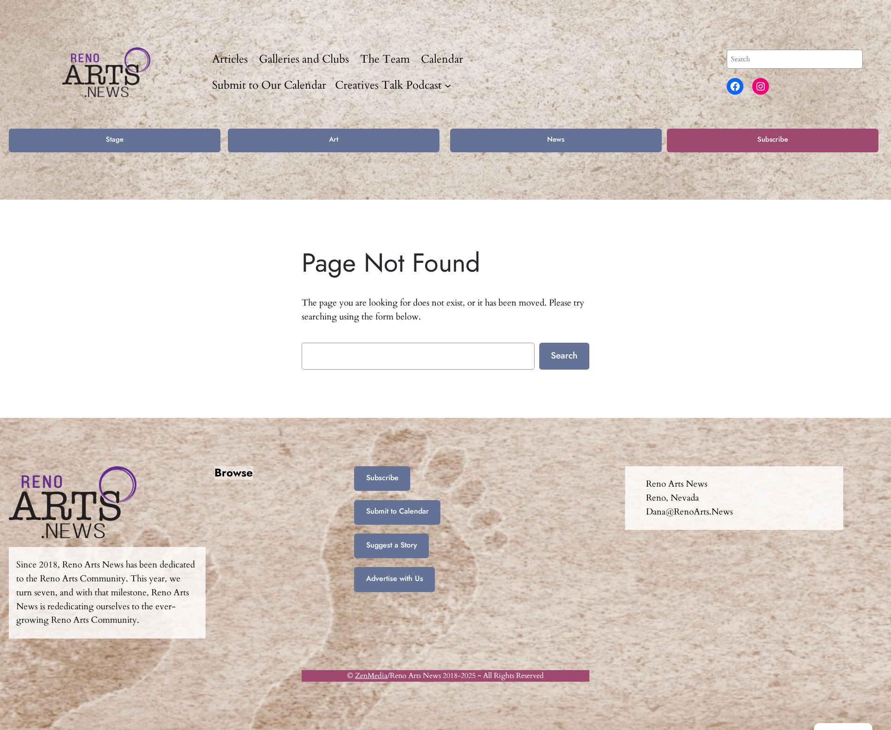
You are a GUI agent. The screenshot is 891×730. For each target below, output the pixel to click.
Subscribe (772, 139)
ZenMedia (371, 676)
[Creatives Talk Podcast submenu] (448, 85)
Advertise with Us (394, 578)
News (555, 139)
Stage (114, 139)
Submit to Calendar (397, 511)
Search (564, 355)
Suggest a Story (391, 545)
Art (333, 139)
